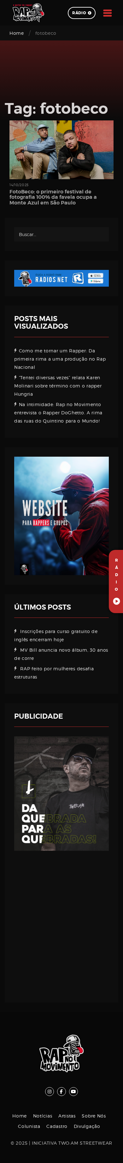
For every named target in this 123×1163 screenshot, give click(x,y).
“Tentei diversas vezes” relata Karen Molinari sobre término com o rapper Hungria (58, 386)
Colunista (29, 1126)
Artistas (67, 1115)
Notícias (42, 1115)
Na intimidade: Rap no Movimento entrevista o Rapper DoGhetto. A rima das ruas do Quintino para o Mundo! (58, 412)
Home (16, 33)
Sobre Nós (94, 1115)
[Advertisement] (61, 921)
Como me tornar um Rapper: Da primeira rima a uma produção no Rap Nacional (60, 359)
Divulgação (87, 1126)
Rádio (79, 12)
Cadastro (56, 1126)
